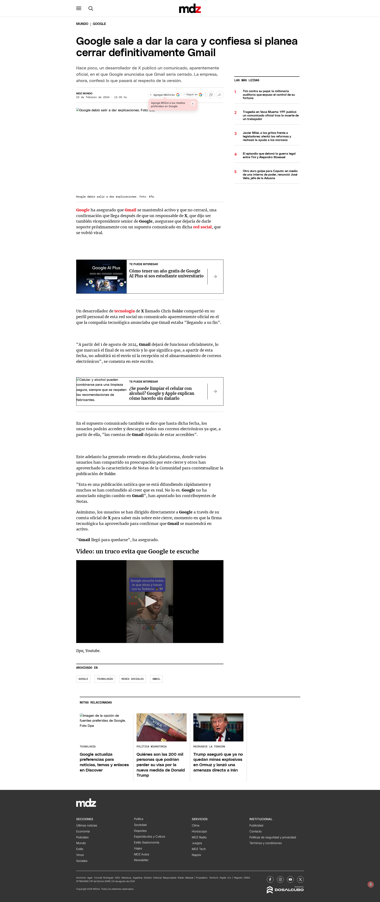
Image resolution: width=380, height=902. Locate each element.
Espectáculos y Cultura (149, 836)
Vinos (80, 855)
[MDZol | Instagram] (280, 879)
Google (83, 679)
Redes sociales (133, 679)
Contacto (255, 831)
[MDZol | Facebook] (270, 879)
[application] (149, 601)
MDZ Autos (141, 854)
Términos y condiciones (265, 843)
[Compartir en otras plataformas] (219, 94)
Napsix (196, 855)
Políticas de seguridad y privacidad (272, 837)
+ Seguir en (191, 94)
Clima (195, 825)
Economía (83, 831)
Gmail (157, 679)
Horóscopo (199, 831)
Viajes (138, 848)
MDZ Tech (199, 849)
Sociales (81, 861)
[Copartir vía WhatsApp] (211, 94)
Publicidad (256, 825)
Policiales (82, 837)
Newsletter (141, 860)
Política (138, 819)
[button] (78, 8)
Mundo (82, 24)
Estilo (79, 849)
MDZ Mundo (84, 93)
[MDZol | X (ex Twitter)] (300, 879)
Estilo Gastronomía (146, 842)
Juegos (197, 843)
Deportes (140, 831)
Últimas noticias (86, 825)
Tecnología (105, 679)
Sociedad (140, 825)
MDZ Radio (199, 837)
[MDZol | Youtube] (290, 879)
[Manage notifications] (371, 884)
